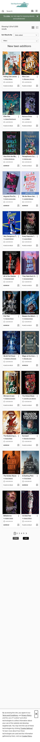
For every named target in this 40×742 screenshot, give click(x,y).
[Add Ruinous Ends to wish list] (37, 126)
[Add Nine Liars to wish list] (37, 86)
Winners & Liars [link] (8, 396)
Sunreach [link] (25, 436)
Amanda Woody (28, 279)
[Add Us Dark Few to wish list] (37, 525)
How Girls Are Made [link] (10, 156)
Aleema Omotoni (10, 398)
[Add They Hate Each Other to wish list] (37, 285)
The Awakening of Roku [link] (10, 436)
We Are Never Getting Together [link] (29, 196)
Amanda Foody (9, 279)
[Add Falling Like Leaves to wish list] (18, 86)
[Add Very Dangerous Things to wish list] (18, 245)
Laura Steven (28, 239)
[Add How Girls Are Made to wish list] (18, 166)
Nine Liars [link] (25, 77)
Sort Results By (7, 35)
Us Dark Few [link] (26, 516)
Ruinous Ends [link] (27, 117)
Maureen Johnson (29, 79)
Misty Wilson (8, 79)
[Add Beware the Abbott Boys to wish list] (37, 325)
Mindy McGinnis (9, 159)
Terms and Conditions (10, 715)
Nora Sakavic (9, 478)
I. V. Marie (27, 119)
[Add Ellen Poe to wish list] (18, 126)
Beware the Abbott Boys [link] (29, 316)
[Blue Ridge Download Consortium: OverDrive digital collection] (20, 4)
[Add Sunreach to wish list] (37, 445)
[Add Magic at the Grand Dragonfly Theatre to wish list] (37, 365)
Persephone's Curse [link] (29, 156)
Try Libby (6, 16)
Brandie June (27, 359)
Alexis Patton (28, 518)
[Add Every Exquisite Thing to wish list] (37, 245)
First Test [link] (6, 316)
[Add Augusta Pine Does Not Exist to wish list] (18, 205)
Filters (5, 41)
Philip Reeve (27, 478)
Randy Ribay (8, 438)
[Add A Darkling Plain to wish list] (37, 485)
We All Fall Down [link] (9, 356)
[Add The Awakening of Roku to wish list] (18, 445)
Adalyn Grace (9, 518)
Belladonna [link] (7, 516)
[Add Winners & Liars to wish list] (18, 405)
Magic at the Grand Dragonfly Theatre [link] (29, 356)
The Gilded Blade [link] (28, 396)
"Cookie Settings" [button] (26, 728)
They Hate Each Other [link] (29, 276)
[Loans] (32, 11)
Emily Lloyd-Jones (10, 199)
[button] (33, 28)
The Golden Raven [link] (9, 476)
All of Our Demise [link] (9, 276)
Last (26, 538)
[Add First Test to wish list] (18, 325)
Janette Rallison (28, 199)
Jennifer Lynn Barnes (30, 398)
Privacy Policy (26, 715)
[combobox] (16, 11)
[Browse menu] (36, 11)
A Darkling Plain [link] (28, 476)
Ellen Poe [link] (6, 117)
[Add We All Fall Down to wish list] (18, 365)
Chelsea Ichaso (28, 319)
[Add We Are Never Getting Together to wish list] (37, 205)
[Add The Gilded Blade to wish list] (37, 405)
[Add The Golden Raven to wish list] (18, 485)
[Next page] (26, 533)
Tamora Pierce (9, 319)
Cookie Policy (27, 736)
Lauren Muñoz (9, 239)
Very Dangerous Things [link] (10, 236)
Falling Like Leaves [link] (10, 77)
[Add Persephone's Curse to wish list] (37, 166)
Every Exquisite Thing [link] (29, 236)
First (15, 538)
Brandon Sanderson (29, 438)
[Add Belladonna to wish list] (18, 525)
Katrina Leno (27, 159)
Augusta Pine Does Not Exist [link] (10, 196)
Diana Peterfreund (10, 119)
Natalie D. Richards (10, 359)
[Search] (3, 11)
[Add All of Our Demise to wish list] (18, 285)
